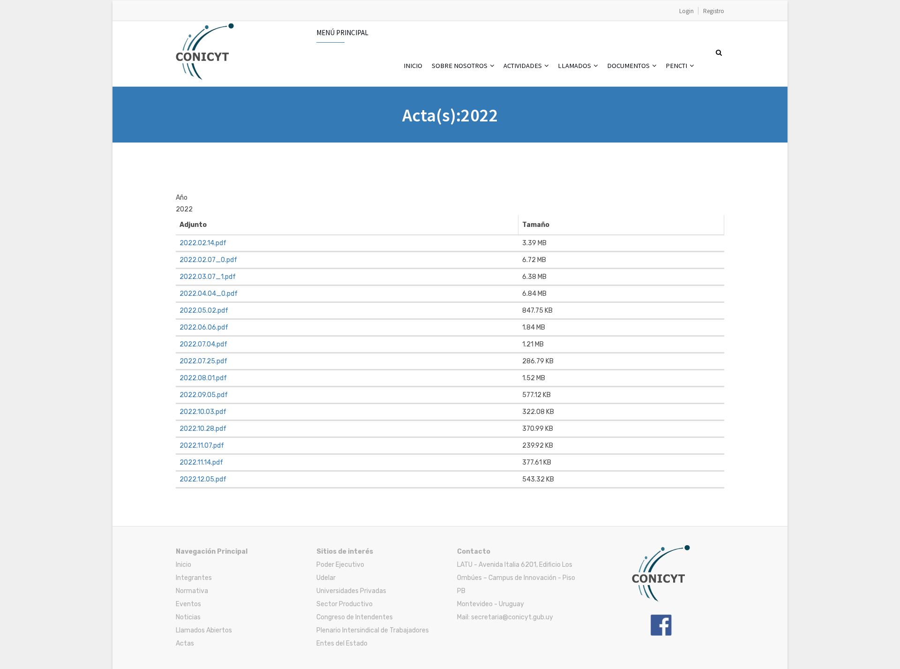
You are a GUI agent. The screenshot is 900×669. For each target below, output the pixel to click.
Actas (185, 643)
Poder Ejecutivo (340, 565)
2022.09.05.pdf (204, 395)
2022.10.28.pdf (203, 429)
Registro (713, 11)
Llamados (575, 65)
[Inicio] (205, 28)
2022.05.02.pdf (204, 311)
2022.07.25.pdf (203, 361)
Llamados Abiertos (204, 630)
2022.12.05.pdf (203, 479)
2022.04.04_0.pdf (209, 294)
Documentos (629, 65)
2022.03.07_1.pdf (208, 277)
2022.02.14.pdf (203, 243)
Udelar (326, 578)
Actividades (523, 65)
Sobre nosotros (460, 65)
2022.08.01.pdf (203, 378)
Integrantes (194, 578)
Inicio (413, 65)
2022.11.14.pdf (201, 462)
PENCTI (677, 65)
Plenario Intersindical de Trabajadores (372, 630)
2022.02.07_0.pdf (208, 260)
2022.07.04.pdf (203, 344)
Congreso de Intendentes (354, 617)
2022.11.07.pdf (202, 446)
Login (686, 11)
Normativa (192, 591)
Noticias (188, 617)
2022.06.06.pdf (204, 327)
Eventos (188, 604)
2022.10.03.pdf (203, 412)
